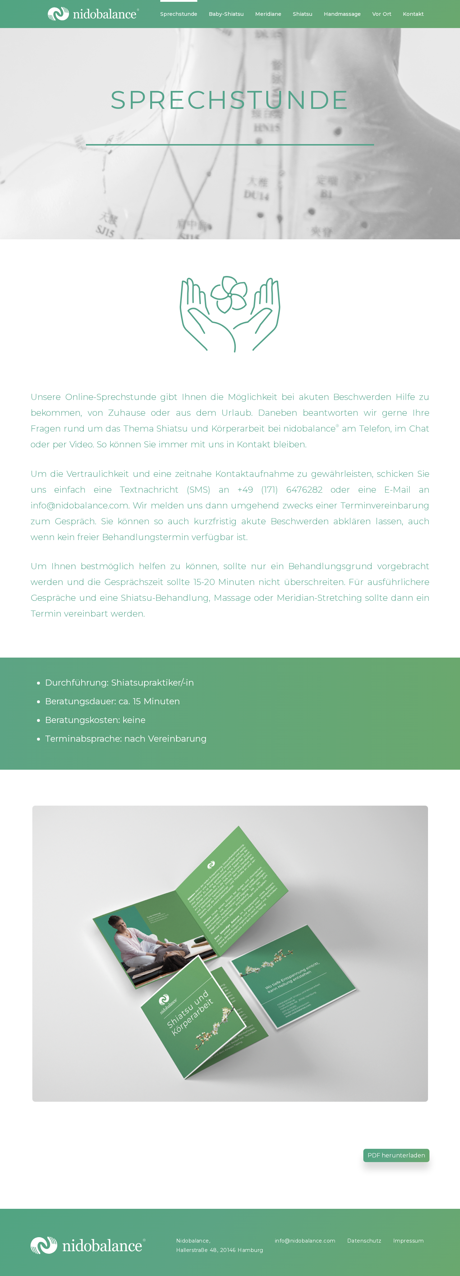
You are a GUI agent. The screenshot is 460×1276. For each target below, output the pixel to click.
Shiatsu (302, 14)
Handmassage (342, 14)
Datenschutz (364, 1241)
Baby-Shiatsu (226, 14)
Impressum (408, 1241)
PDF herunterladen (396, 1155)
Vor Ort (381, 14)
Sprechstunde (178, 14)
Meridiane (268, 14)
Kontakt (413, 14)
